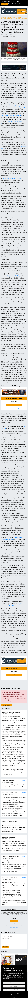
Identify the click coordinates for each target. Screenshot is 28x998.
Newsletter (19, 3)
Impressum (13, 994)
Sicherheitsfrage (5, 938)
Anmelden (12, 3)
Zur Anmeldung (6, 705)
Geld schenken (14, 921)
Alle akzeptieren (14, 983)
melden (24, 712)
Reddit (8, 39)
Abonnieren (5, 946)
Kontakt (7, 994)
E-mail (26, 39)
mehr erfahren (14, 927)
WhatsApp (23, 39)
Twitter (2, 39)
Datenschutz (20, 994)
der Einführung (19, 107)
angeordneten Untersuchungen (10, 115)
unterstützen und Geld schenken (14, 405)
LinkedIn (17, 39)
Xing (20, 39)
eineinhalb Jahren (9, 105)
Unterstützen (4, 3)
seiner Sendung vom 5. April (11, 178)
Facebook (5, 39)
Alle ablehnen (14, 986)
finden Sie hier (15, 943)
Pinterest (14, 39)
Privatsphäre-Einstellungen (14, 990)
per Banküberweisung (14, 408)
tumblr (11, 39)
